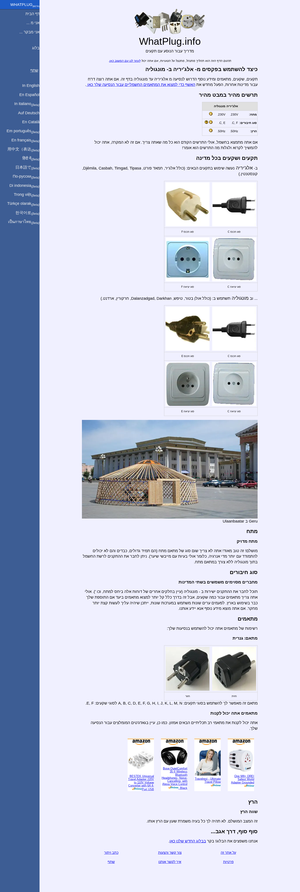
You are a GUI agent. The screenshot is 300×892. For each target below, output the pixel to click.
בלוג (36, 48)
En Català (31, 122)
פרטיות (228, 862)
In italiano (27, 104)
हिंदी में (31, 158)
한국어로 (27, 213)
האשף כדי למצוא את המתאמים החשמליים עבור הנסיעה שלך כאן (140, 84)
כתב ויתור (111, 853)
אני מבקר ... (29, 32)
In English (31, 85)
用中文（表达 (23, 149)
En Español (29, 95)
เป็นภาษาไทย (24, 221)
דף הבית (32, 14)
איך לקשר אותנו (169, 862)
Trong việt (27, 194)
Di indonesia (24, 185)
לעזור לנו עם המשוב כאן (125, 60)
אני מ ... (33, 23)
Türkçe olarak (23, 203)
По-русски (26, 176)
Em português (23, 131)
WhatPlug (25, 5)
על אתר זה (228, 853)
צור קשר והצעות (170, 853)
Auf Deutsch (29, 113)
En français (25, 140)
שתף (111, 862)
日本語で (27, 167)
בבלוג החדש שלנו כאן (188, 841)
